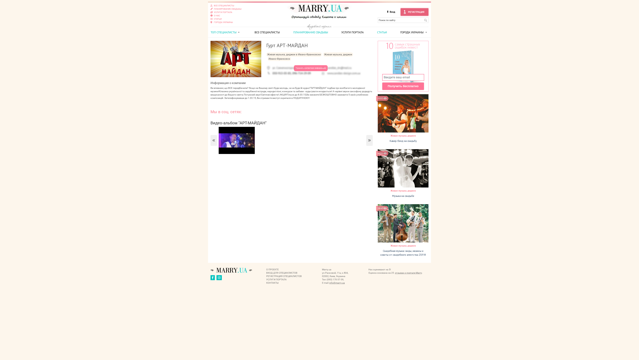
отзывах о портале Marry (408, 273)
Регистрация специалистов (284, 276)
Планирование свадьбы (310, 32)
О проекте (272, 269)
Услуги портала (352, 32)
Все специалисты (267, 32)
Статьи (382, 32)
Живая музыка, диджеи (403, 135)
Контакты (272, 283)
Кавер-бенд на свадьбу (403, 140)
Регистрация (416, 12)
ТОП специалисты (223, 32)
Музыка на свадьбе (403, 196)
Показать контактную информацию (311, 68)
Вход (392, 11)
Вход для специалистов (281, 273)
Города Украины (412, 32)
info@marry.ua (337, 283)
